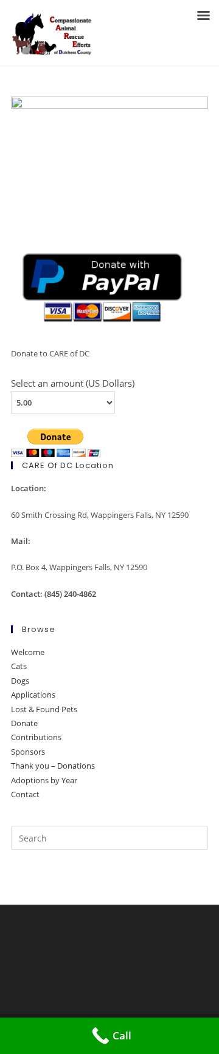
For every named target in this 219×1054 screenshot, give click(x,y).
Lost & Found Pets (44, 709)
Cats (19, 666)
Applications (33, 694)
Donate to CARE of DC (50, 353)
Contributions (36, 737)
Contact (25, 794)
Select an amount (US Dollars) (72, 383)
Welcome (27, 652)
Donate (24, 723)
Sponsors (28, 751)
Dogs (20, 680)
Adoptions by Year (44, 780)
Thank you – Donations (53, 765)
